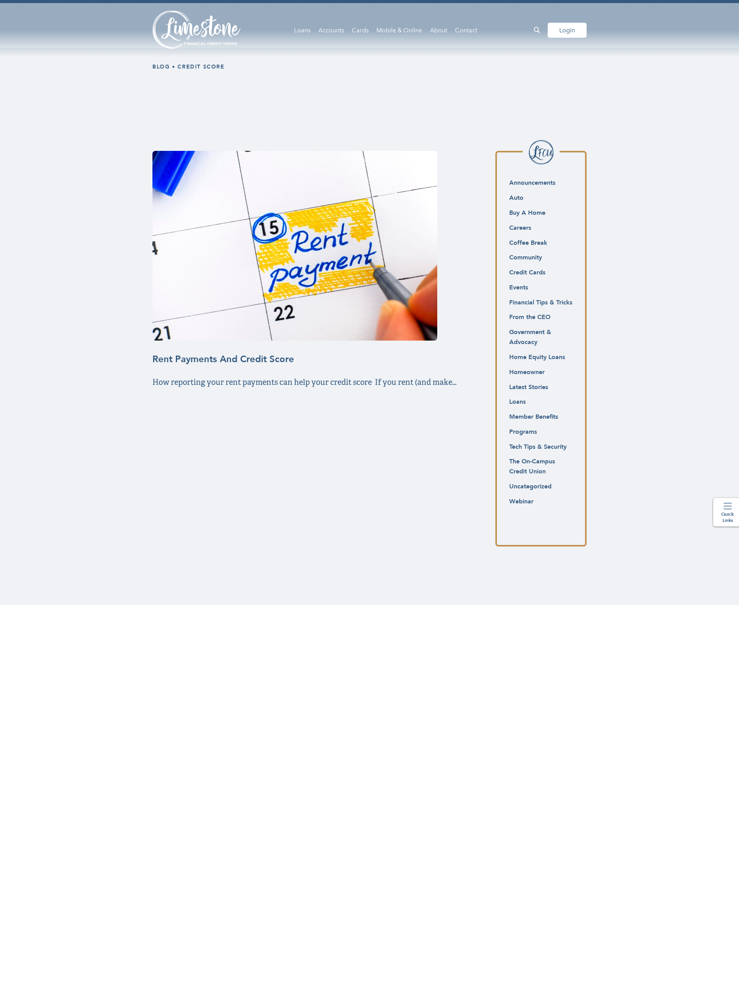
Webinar (521, 501)
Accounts (331, 30)
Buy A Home (527, 213)
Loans (302, 30)
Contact (466, 30)
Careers (520, 228)
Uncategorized (530, 486)
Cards (360, 30)
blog (161, 66)
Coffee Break (528, 243)
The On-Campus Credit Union (532, 466)
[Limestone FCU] (196, 30)
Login (567, 30)
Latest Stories (528, 387)
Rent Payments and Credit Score (223, 359)
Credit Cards (527, 272)
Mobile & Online (399, 30)
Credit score (200, 66)
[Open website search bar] (537, 30)
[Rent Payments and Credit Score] (294, 338)
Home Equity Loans (537, 357)
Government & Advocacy (530, 337)
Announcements (532, 183)
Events (518, 287)
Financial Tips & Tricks (540, 302)
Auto (516, 198)
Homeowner (527, 372)
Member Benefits (533, 417)
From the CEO (529, 317)
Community (525, 257)
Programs (523, 432)
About (438, 30)
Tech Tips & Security (538, 447)
